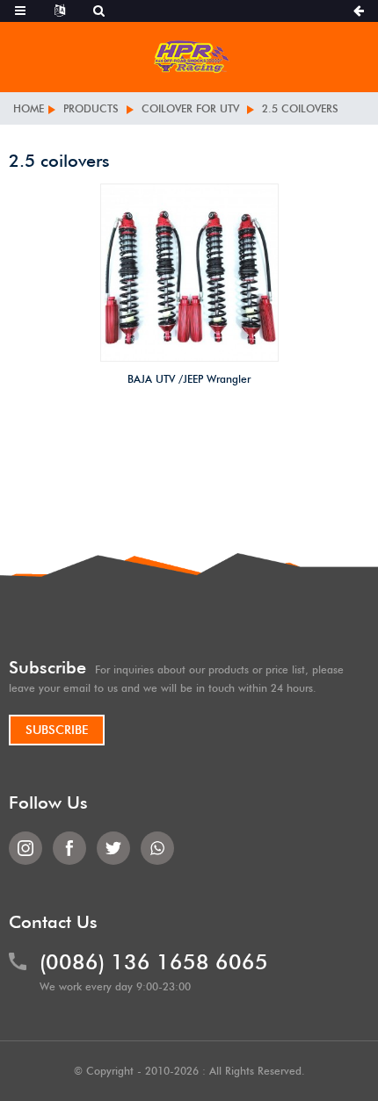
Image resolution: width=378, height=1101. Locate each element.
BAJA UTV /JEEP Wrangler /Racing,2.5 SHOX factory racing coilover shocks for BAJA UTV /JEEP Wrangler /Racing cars (189, 382)
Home (28, 108)
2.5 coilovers (300, 108)
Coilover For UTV (190, 108)
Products (91, 108)
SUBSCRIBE (56, 730)
